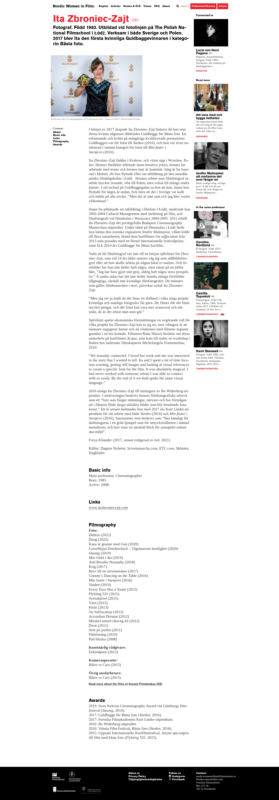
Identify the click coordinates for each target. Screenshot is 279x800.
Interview (202, 136)
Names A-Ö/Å (132, 6)
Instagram (178, 776)
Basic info (59, 135)
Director (201, 71)
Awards (57, 144)
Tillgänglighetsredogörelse (145, 779)
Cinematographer (207, 256)
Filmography (61, 141)
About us (134, 773)
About (166, 6)
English (103, 6)
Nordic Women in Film (73, 6)
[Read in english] (222, 314)
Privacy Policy (137, 776)
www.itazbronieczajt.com (108, 507)
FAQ (157, 6)
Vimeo (147, 6)
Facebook (173, 779)
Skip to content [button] (10, 2)
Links (56, 138)
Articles (115, 6)
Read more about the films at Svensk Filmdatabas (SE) (125, 683)
